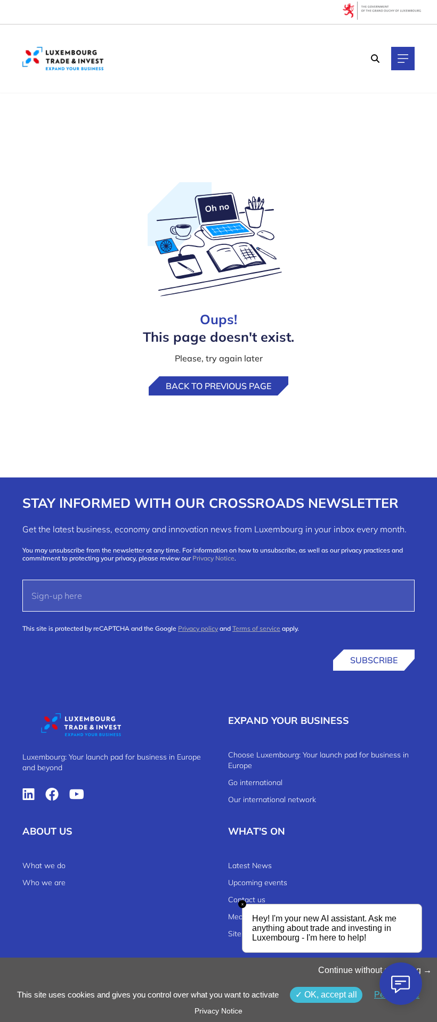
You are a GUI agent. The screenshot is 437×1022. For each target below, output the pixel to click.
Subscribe (374, 660)
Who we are (44, 882)
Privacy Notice (213, 558)
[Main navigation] (403, 58)
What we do (44, 865)
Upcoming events (257, 882)
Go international (255, 782)
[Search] (375, 58)
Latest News (250, 865)
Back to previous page (218, 386)
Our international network (272, 799)
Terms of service (256, 628)
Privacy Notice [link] (218, 1011)
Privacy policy (198, 628)
